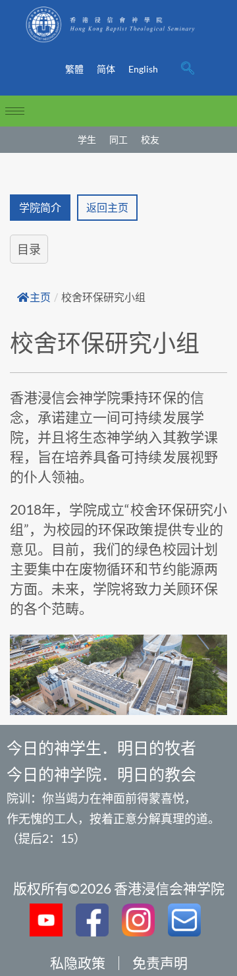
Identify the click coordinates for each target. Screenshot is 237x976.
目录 (29, 249)
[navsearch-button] (187, 69)
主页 (40, 297)
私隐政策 (77, 962)
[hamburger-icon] (15, 111)
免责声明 (160, 962)
